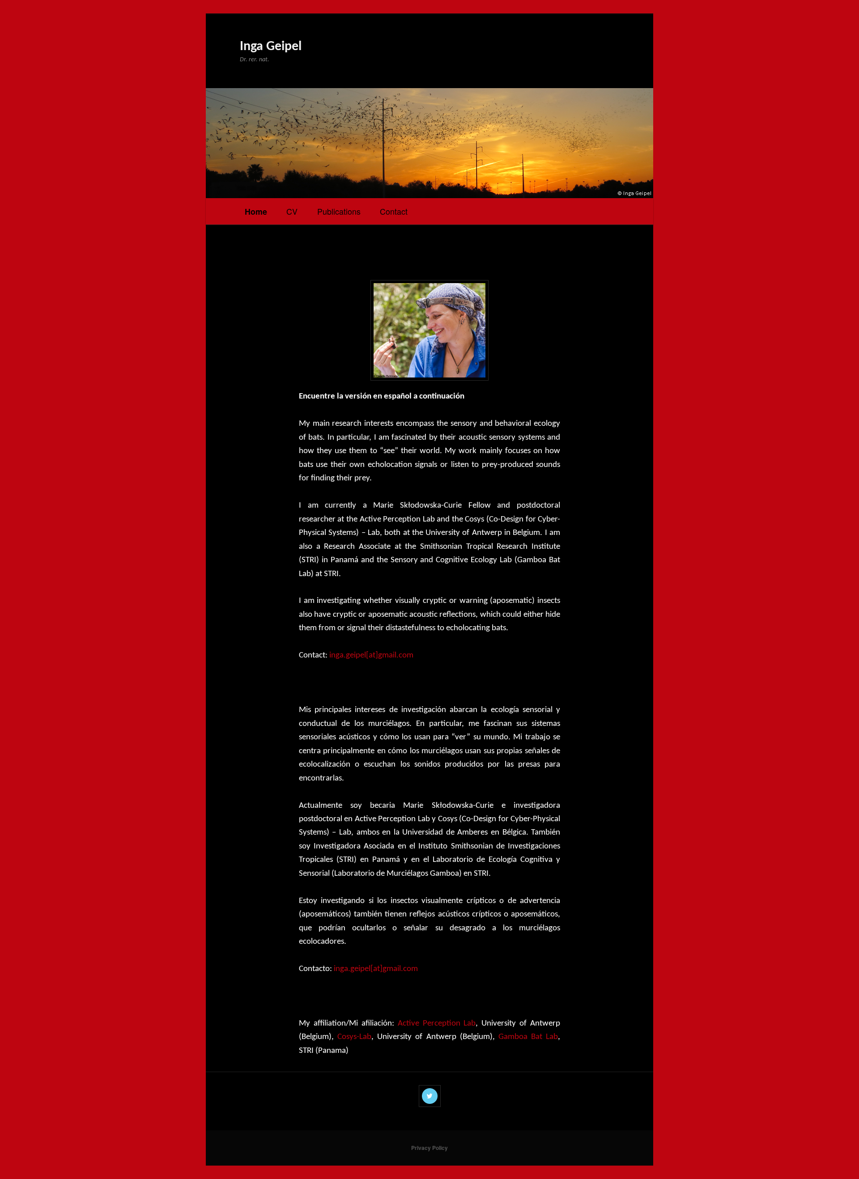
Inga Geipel (271, 47)
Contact (394, 211)
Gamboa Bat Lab (528, 1037)
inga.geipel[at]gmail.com (371, 655)
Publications (339, 211)
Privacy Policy (429, 1148)
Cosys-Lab (354, 1037)
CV (292, 211)
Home (256, 211)
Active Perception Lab (437, 1023)
